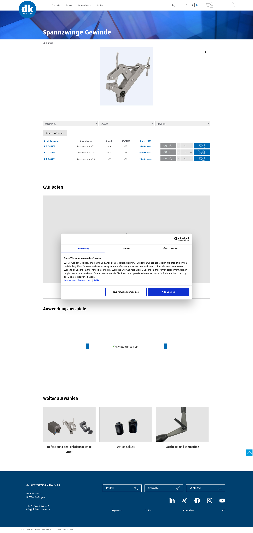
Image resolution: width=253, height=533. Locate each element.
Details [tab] (126, 248)
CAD (165, 145)
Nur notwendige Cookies (126, 291)
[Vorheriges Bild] (90, 346)
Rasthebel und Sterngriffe (182, 446)
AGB (96, 280)
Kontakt (100, 5)
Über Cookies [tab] (170, 248)
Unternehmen (84, 5)
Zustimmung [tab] (82, 248)
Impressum (70, 280)
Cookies (148, 510)
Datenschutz (85, 280)
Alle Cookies (168, 291)
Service (69, 5)
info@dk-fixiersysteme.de (38, 509)
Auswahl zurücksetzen (55, 132)
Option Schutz (126, 446)
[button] (205, 52)
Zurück (48, 42)
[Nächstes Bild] (162, 346)
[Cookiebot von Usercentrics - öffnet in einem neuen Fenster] (176, 239)
